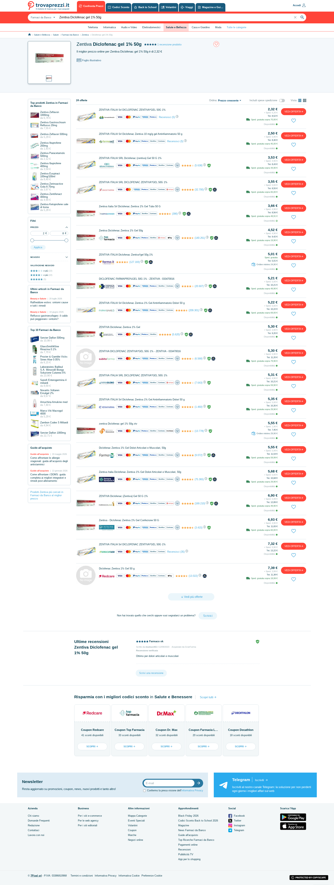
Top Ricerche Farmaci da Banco (196, 839)
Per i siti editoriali (87, 825)
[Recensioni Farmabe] (187, 455)
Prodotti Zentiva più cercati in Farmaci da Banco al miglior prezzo (46, 495)
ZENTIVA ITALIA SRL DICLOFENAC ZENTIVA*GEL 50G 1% (133, 182)
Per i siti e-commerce (90, 815)
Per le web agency (88, 820)
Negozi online (135, 839)
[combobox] (42, 17)
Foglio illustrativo (91, 60)
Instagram (239, 825)
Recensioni (184, 849)
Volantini (132, 825)
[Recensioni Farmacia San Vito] (187, 286)
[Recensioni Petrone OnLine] (187, 528)
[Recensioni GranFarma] (187, 165)
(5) (173, 117)
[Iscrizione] (199, 783)
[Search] (302, 17)
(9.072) (198, 455)
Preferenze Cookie (151, 875)
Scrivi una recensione (151, 673)
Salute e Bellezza (42, 35)
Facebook (239, 815)
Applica (38, 247)
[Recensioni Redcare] (182, 576)
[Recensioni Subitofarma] (187, 359)
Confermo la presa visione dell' (175, 790)
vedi (293, 111)
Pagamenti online (188, 844)
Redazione (34, 825)
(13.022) (193, 575)
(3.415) (198, 527)
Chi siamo (33, 815)
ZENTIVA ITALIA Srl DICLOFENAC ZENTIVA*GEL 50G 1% (132, 109)
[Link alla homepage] (29, 34)
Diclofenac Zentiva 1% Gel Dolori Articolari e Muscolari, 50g (132, 447)
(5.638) (198, 165)
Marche (132, 835)
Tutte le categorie (236, 27)
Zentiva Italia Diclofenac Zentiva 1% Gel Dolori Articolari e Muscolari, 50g (140, 472)
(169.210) (200, 503)
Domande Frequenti (39, 820)
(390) (175, 213)
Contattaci (33, 830)
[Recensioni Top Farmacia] (187, 238)
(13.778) (199, 431)
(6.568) (198, 358)
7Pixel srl (36, 875)
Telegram (238, 830)
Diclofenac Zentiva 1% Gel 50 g (117, 568)
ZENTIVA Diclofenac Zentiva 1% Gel (119, 327)
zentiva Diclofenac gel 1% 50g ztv (118, 423)
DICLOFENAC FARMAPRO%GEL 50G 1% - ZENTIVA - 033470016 (136, 278)
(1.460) (198, 406)
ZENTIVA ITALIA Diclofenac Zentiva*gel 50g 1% (126, 254)
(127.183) (134, 262)
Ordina (212, 100)
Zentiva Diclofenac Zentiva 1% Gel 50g (121, 230)
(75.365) (199, 479)
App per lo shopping (189, 859)
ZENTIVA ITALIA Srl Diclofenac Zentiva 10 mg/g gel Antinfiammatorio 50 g (140, 133)
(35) (182, 551)
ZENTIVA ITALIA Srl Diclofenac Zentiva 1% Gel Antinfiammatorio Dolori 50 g (142, 303)
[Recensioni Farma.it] (122, 262)
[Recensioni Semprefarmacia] (187, 479)
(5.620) (176, 334)
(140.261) (200, 237)
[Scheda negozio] (106, 117)
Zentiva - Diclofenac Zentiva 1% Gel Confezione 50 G (129, 520)
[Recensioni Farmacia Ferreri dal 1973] (165, 334)
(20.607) (199, 286)
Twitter (237, 820)
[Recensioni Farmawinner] (165, 214)
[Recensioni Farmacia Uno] (187, 503)
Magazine (183, 825)
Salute (56, 35)
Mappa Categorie (137, 815)
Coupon (132, 830)
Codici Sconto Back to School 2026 (198, 820)
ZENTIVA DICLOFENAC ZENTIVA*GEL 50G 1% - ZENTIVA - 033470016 (140, 351)
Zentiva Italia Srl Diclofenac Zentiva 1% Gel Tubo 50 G (130, 206)
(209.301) (194, 310)
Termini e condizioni (82, 875)
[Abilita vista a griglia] (304, 100)
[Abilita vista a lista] (299, 100)
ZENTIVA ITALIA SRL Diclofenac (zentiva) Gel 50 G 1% (130, 158)
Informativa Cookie (129, 875)
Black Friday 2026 (188, 815)
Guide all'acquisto (188, 835)
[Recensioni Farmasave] (182, 310)
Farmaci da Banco (70, 35)
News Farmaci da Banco (192, 830)
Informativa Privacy (192, 790)
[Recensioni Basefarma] (187, 190)
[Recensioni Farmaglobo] (187, 383)
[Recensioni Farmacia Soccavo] (187, 431)
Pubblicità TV (185, 854)
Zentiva (85, 35)
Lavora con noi (36, 835)
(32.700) (199, 189)
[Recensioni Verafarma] (187, 407)
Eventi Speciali (136, 820)
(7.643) (198, 382)
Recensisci (165, 117)
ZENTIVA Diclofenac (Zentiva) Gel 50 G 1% (123, 496)
